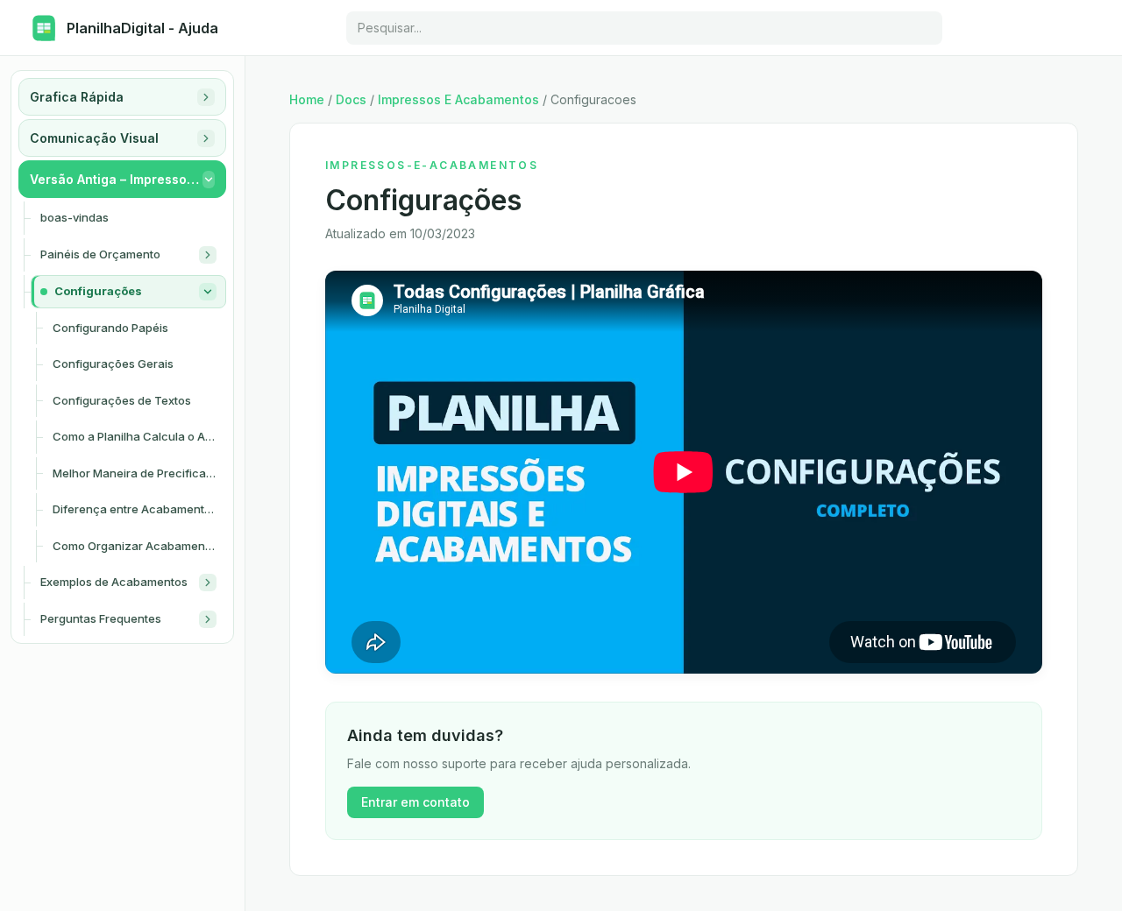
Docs (351, 99)
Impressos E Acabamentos (458, 99)
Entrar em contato (415, 801)
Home (306, 99)
